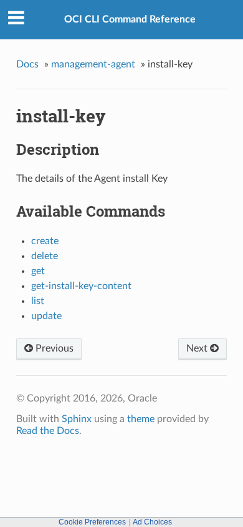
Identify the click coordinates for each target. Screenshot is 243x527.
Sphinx (77, 419)
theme (141, 419)
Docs (27, 64)
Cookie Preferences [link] (92, 522)
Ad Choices (152, 522)
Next (198, 348)
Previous (53, 348)
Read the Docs (47, 431)
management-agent (93, 64)
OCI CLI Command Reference (130, 19)
